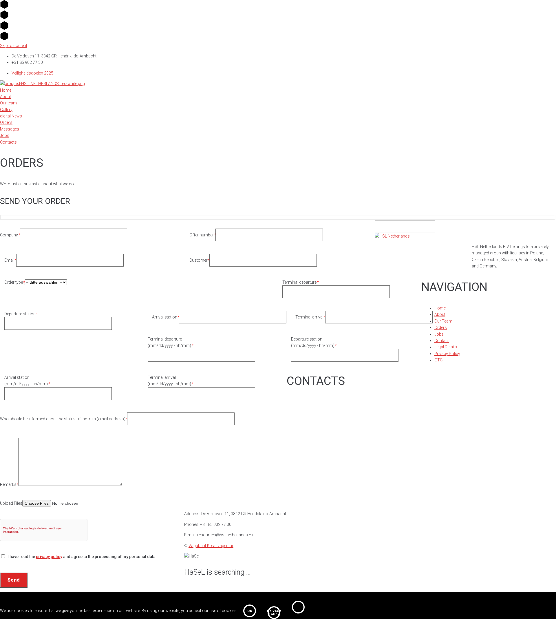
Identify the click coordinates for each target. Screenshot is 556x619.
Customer (199, 260)
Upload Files (11, 503)
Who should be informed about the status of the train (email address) (63, 419)
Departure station (20, 314)
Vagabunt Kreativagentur (211, 545)
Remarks (9, 484)
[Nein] (298, 607)
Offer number (202, 235)
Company (10, 235)
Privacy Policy (274, 612)
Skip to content (13, 45)
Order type (14, 282)
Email (10, 260)
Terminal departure (300, 282)
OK (249, 611)
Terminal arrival (310, 317)
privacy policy (49, 556)
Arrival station (165, 317)
